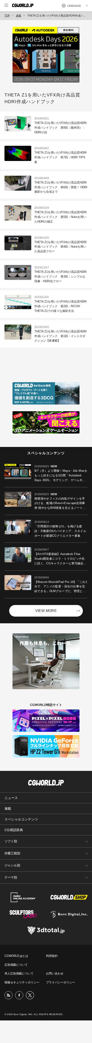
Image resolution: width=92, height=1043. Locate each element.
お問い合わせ (54, 973)
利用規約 (52, 955)
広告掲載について (16, 964)
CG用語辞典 (13, 830)
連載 (18, 15)
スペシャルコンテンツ (21, 819)
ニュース (11, 798)
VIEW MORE (46, 611)
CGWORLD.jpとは (16, 955)
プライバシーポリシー (60, 982)
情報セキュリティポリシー (21, 982)
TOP (7, 15)
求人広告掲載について (18, 973)
